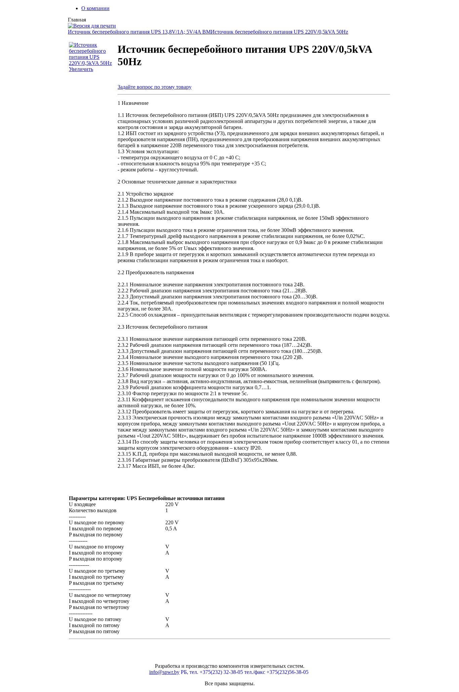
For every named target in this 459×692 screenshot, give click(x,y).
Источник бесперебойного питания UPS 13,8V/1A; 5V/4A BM (139, 32)
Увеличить (81, 69)
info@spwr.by (164, 672)
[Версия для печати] (92, 24)
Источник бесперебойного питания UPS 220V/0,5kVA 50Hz (279, 32)
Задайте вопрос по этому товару (155, 87)
